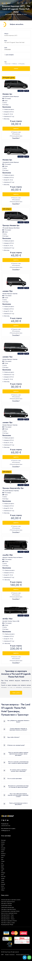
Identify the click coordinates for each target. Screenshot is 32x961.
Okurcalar (3, 876)
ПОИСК (16, 68)
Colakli (2, 869)
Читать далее (16, 693)
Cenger (2, 861)
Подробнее (15, 138)
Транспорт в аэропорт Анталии (8, 901)
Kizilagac (3, 872)
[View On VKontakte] (8, 820)
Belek (2, 867)
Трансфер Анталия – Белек (7, 917)
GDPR (2, 954)
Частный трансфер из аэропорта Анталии (10, 911)
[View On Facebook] (2, 820)
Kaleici (2, 851)
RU (22, 3)
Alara (2, 857)
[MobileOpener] (29, 3)
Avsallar (3, 878)
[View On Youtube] (4, 820)
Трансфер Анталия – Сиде (7, 915)
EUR (18, 3)
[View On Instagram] (6, 820)
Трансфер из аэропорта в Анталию (9, 920)
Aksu (2, 859)
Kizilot (2, 874)
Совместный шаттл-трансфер (7, 907)
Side (2, 871)
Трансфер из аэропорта (6, 903)
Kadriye (2, 844)
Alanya (2, 882)
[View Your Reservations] (26, 3)
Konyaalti (3, 884)
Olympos (3, 855)
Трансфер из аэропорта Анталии (8, 909)
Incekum (3, 850)
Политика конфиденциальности (22, 954)
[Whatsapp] (29, 957)
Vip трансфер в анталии (6, 905)
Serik (2, 846)
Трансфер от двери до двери (8, 922)
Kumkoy (3, 842)
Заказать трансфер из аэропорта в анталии (10, 899)
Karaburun (3, 853)
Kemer (2, 886)
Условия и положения (9, 954)
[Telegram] (25, 957)
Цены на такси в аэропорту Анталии (9, 913)
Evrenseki (3, 848)
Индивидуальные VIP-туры (7, 924)
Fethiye (2, 890)
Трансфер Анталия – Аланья (7, 919)
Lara (2, 863)
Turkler (2, 880)
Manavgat (3, 840)
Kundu (2, 865)
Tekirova (3, 888)
